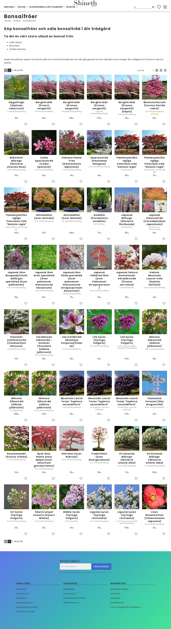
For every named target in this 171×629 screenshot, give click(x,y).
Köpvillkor (21, 598)
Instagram (115, 598)
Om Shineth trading (119, 589)
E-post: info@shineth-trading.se (125, 607)
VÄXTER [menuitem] (21, 7)
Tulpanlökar (69, 594)
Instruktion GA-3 (71, 603)
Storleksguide (116, 603)
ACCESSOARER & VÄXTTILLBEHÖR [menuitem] (45, 7)
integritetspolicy (105, 572)
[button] (159, 7)
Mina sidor (21, 589)
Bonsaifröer (69, 589)
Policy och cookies (25, 611)
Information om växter (74, 598)
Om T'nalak (115, 594)
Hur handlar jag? (24, 603)
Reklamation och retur (27, 607)
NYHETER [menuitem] (70, 7)
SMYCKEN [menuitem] (9, 7)
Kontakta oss (22, 594)
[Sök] (153, 7)
